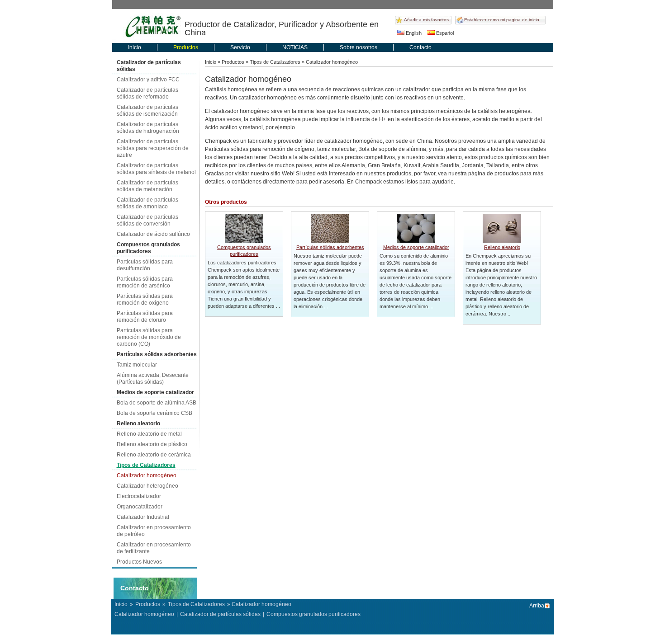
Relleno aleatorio (138, 423)
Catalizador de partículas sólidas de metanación (147, 186)
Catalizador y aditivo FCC (148, 79)
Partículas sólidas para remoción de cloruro (145, 316)
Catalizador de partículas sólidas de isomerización (147, 110)
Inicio (134, 47)
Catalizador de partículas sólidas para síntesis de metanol (156, 168)
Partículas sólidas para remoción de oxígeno (145, 299)
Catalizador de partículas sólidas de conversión (147, 220)
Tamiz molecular (137, 365)
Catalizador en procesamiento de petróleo (154, 530)
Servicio (240, 47)
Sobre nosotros (358, 47)
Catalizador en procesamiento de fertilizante (154, 548)
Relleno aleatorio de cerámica (154, 455)
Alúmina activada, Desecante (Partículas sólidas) (153, 378)
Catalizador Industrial (143, 517)
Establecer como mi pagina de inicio (501, 19)
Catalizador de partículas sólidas (149, 65)
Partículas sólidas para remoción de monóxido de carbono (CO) (149, 337)
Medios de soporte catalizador (155, 392)
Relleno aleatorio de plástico (152, 444)
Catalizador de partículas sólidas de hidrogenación (148, 127)
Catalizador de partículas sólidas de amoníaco (147, 203)
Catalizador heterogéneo (147, 486)
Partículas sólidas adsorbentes (157, 354)
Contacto (420, 47)
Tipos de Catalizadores (146, 465)
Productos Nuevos (139, 562)
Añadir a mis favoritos (426, 19)
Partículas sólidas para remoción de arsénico (145, 282)
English (413, 33)
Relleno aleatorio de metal (149, 434)
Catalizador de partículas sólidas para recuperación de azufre (153, 148)
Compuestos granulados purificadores (148, 247)
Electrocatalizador (139, 496)
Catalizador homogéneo (146, 475)
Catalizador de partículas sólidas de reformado (147, 93)
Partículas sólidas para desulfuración (145, 265)
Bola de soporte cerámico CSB (154, 413)
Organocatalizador (139, 506)
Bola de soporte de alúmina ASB (156, 403)
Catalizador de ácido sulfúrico (153, 234)
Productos (185, 47)
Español (444, 33)
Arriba (536, 605)
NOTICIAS (295, 47)
